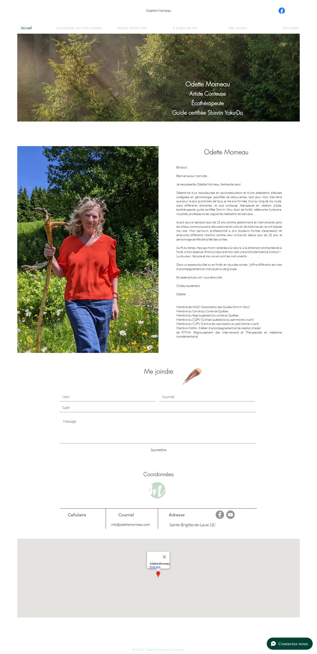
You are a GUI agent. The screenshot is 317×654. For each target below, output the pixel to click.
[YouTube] (230, 514)
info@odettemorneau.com (130, 524)
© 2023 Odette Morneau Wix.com (158, 650)
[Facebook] (282, 10)
